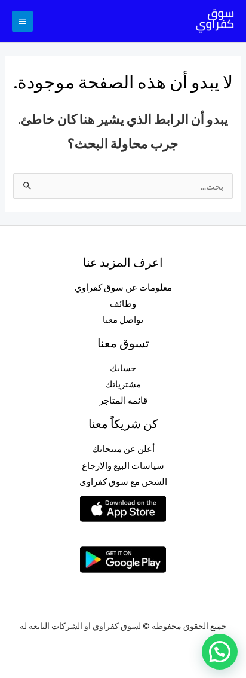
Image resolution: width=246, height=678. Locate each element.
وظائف (123, 303)
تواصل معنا (123, 319)
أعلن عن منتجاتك (123, 449)
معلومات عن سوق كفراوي (123, 287)
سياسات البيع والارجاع (123, 465)
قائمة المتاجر (123, 400)
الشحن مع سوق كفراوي (123, 482)
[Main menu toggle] (22, 21)
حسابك (123, 368)
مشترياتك (123, 384)
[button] (220, 652)
